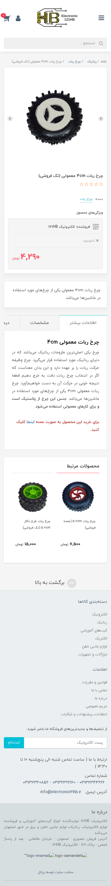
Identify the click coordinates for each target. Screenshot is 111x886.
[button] (10, 18)
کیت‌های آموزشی (94, 630)
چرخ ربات (86, 199)
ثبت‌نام (14, 742)
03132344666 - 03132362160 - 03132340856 (64, 782)
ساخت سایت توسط (59, 872)
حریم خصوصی (96, 706)
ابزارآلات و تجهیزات (92, 654)
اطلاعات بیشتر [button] (83, 323)
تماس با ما (99, 690)
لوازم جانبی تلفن (94, 646)
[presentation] (101, 118)
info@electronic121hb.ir (60, 792)
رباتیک (102, 622)
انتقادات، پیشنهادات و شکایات (84, 714)
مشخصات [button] (39, 323)
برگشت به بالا (50, 583)
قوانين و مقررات (94, 682)
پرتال (41, 872)
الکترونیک (99, 614)
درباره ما (101, 698)
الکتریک (101, 638)
